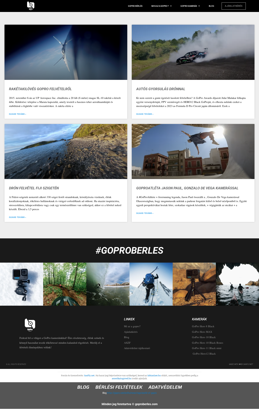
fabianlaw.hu (154, 375)
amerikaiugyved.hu (121, 378)
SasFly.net (89, 375)
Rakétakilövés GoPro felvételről (40, 89)
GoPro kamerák (188, 6)
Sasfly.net (248, 364)
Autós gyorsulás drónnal (160, 89)
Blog (211, 6)
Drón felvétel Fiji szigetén (34, 188)
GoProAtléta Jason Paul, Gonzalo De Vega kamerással (187, 188)
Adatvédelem (165, 387)
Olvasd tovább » (17, 114)
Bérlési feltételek (118, 387)
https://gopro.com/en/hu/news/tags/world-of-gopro (132, 393)
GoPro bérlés (135, 6)
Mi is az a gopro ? (160, 6)
